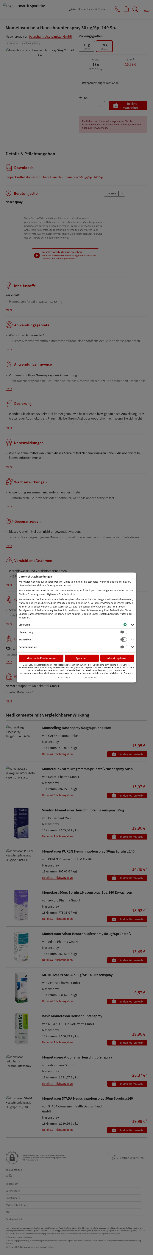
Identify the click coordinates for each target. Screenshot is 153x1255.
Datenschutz (63, 677)
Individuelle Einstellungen (41, 658)
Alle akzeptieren (117, 658)
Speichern (82, 658)
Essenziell (24, 624)
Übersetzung (26, 632)
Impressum (91, 677)
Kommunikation (28, 647)
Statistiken (25, 639)
